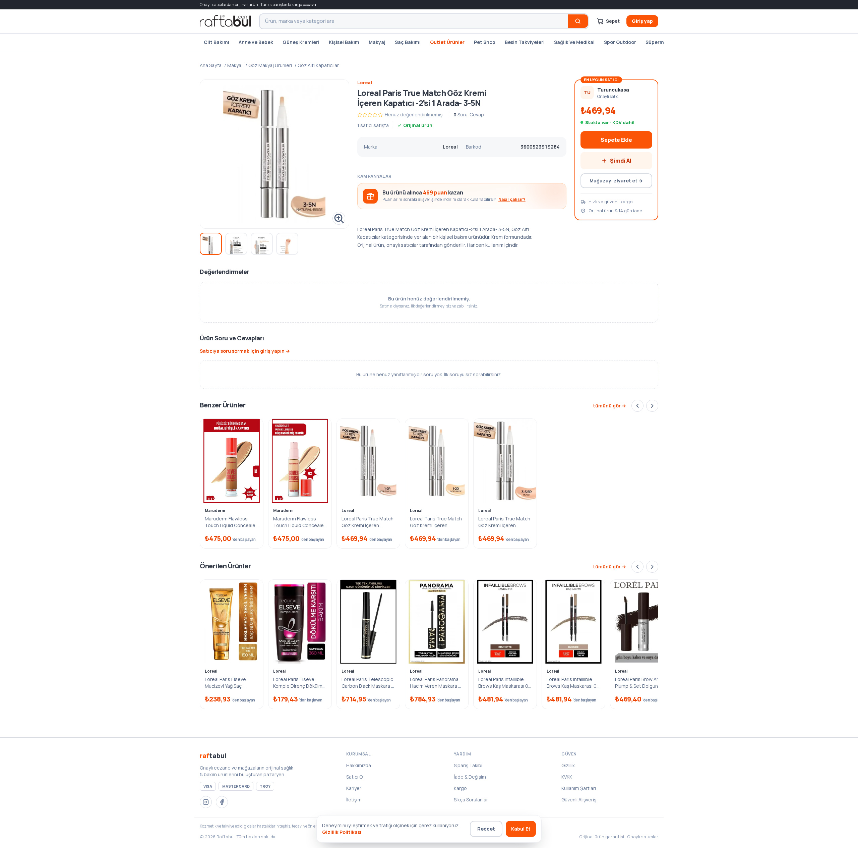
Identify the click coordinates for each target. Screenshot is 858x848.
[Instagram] (206, 802)
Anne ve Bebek (256, 42)
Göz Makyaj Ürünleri (270, 65)
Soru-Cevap (468, 114)
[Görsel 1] (211, 244)
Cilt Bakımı (216, 42)
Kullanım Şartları (578, 788)
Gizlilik (568, 765)
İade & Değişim (470, 777)
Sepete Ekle (616, 140)
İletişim (354, 799)
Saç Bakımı (408, 42)
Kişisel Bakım (344, 42)
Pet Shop (484, 42)
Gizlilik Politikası (341, 832)
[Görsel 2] (236, 244)
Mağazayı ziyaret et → (616, 180)
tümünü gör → (609, 405)
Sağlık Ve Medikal (574, 42)
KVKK (566, 777)
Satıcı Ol (355, 777)
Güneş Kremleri (301, 42)
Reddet (486, 829)
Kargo (460, 788)
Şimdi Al (620, 160)
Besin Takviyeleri (525, 42)
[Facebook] (222, 802)
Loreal (364, 82)
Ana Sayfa (211, 65)
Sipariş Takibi (468, 765)
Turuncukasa (613, 89)
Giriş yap (642, 21)
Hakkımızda (358, 765)
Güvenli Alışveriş (578, 799)
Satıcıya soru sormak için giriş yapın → (245, 351)
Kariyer (353, 788)
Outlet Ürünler (447, 42)
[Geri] (637, 406)
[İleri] (652, 406)
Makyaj (377, 42)
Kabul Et (521, 829)
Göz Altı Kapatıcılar (318, 65)
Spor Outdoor (620, 42)
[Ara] (578, 21)
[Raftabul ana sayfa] (225, 21)
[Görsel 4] (287, 244)
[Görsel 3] (262, 244)
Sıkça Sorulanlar (471, 799)
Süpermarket (661, 42)
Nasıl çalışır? (512, 199)
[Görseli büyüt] (274, 154)
